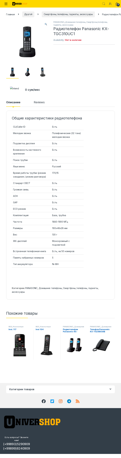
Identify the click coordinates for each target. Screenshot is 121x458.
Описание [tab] (13, 102)
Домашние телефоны (75, 22)
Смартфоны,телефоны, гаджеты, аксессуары (68, 14)
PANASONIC (58, 22)
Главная (10, 14)
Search (103, 3)
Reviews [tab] (39, 102)
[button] (46, 24)
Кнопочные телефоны (16, 328)
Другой (28, 14)
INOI (10, 327)
